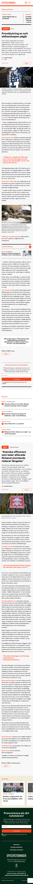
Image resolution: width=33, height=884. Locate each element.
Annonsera (16, 844)
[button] (26, 2)
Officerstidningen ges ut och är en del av (16, 860)
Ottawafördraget (15, 763)
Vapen (12, 28)
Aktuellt (4, 14)
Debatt (3, 401)
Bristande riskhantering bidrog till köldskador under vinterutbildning (11, 254)
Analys (30, 794)
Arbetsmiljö (11, 793)
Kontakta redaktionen (16, 847)
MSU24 (9, 429)
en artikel (5, 117)
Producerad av (26, 880)
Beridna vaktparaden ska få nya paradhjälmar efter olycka (13, 799)
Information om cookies (16, 849)
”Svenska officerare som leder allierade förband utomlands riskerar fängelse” (14, 456)
